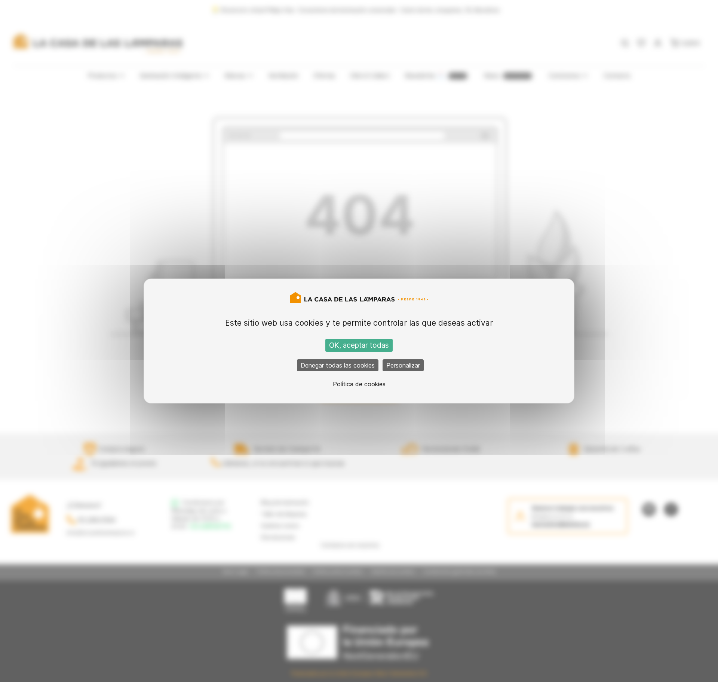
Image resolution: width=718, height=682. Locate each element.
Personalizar (403, 365)
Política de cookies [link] (359, 384)
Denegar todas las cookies (338, 365)
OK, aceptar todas (359, 345)
